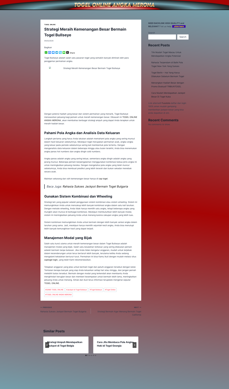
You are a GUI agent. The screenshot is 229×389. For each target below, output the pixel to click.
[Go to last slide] (47, 345)
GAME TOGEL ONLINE (54, 290)
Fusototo (166, 103)
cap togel (103, 178)
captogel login (51, 260)
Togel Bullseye (96, 290)
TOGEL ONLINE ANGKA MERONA (58, 295)
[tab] (86, 355)
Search (151, 33)
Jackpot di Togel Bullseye (76, 290)
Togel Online (110, 290)
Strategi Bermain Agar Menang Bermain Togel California (119, 311)
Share (72, 53)
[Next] (134, 345)
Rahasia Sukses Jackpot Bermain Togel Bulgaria (95, 186)
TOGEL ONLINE (49, 24)
